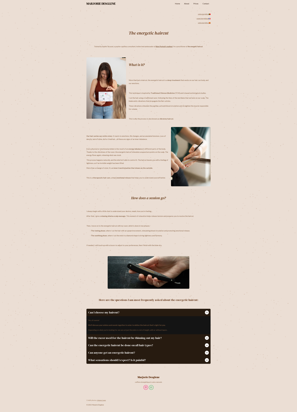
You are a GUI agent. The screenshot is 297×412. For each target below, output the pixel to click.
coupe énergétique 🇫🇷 (204, 18)
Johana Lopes (101, 400)
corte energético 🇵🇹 (204, 14)
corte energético (204, 23)
